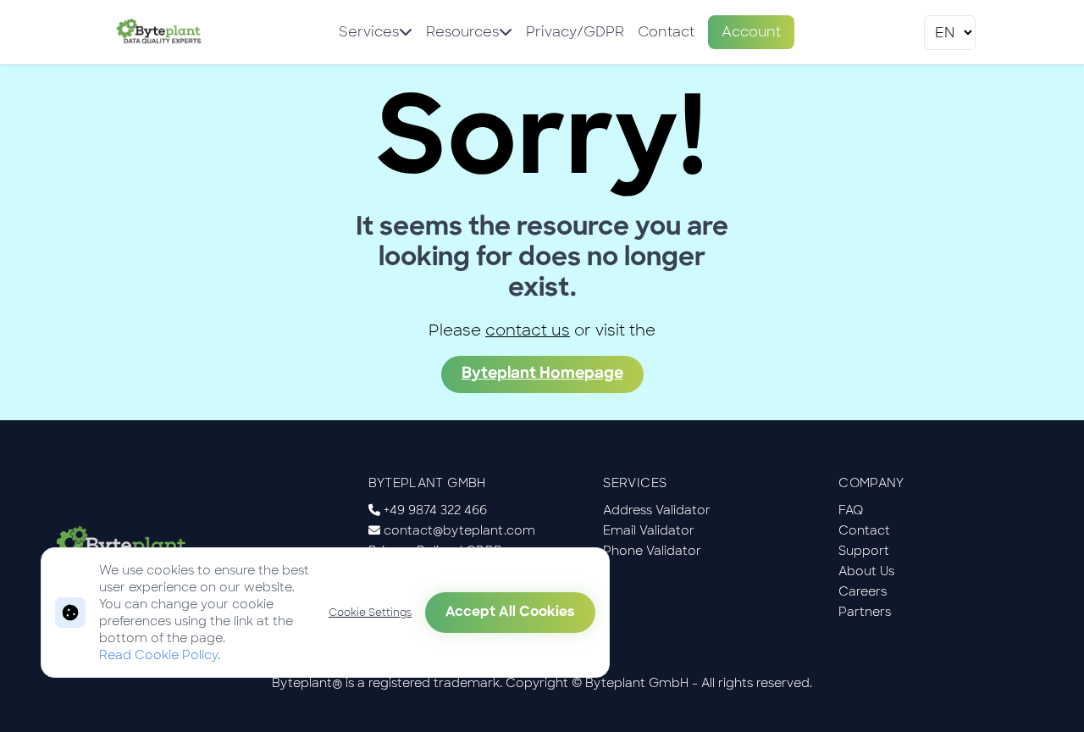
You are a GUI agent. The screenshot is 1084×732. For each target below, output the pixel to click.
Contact (666, 32)
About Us (866, 571)
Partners (864, 611)
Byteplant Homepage (542, 374)
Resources (462, 32)
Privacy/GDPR (575, 32)
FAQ (851, 510)
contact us (527, 330)
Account (751, 32)
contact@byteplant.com (459, 530)
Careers (862, 591)
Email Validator (648, 530)
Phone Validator (652, 550)
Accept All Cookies (510, 612)
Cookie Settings (370, 612)
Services (369, 32)
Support (863, 550)
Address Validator (657, 510)
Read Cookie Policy (158, 655)
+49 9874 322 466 (435, 510)
